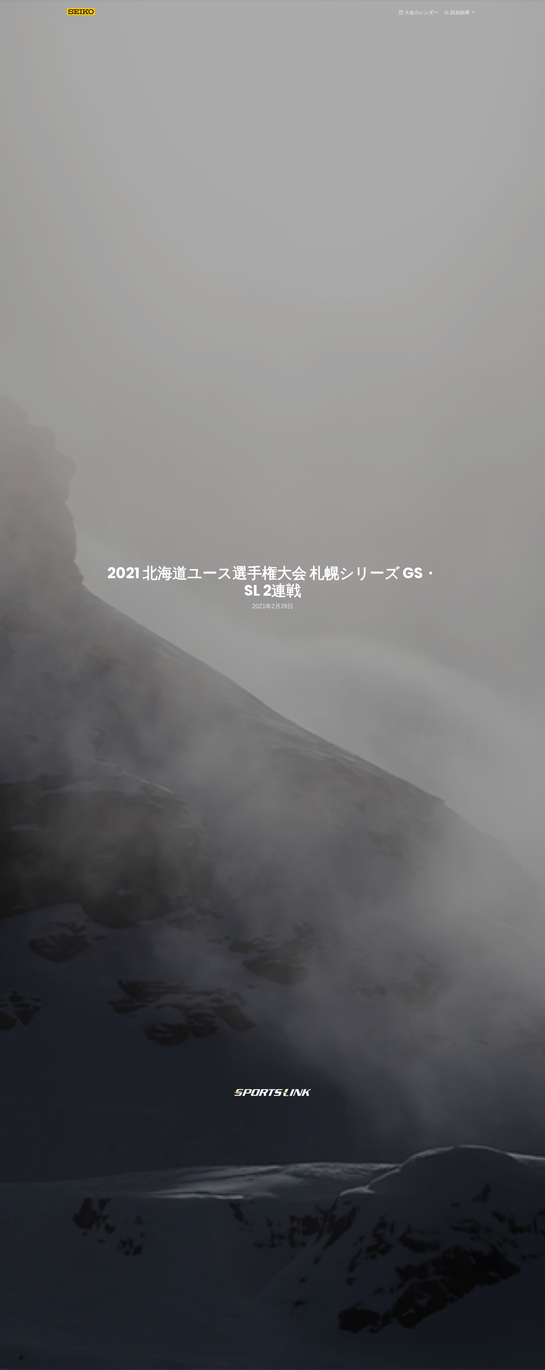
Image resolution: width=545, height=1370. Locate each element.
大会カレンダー (421, 12)
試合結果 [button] (460, 12)
